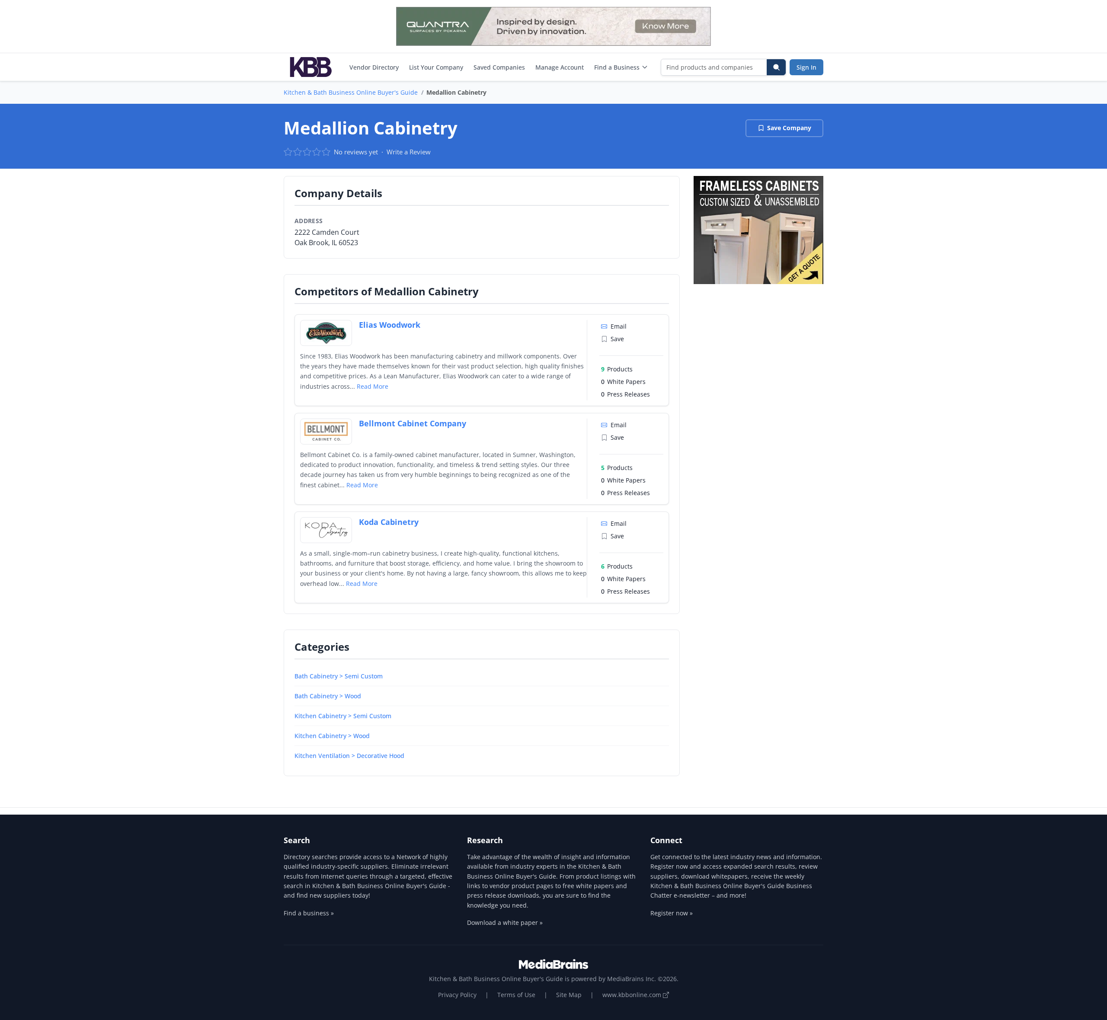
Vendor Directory (374, 67)
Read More (372, 386)
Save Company (789, 128)
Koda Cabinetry (389, 522)
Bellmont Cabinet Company (412, 423)
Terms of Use (516, 995)
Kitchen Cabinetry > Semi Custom (342, 716)
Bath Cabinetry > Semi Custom (338, 676)
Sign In (806, 67)
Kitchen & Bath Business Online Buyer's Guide (351, 92)
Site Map (569, 995)
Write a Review (409, 151)
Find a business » (309, 913)
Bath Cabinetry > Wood (327, 696)
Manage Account (559, 67)
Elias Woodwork (389, 325)
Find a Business (617, 67)
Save (617, 339)
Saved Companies (499, 67)
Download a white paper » (505, 922)
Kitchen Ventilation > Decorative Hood (349, 755)
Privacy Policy (457, 995)
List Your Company (436, 67)
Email (619, 326)
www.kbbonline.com (632, 995)
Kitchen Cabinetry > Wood (332, 736)
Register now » (671, 913)
